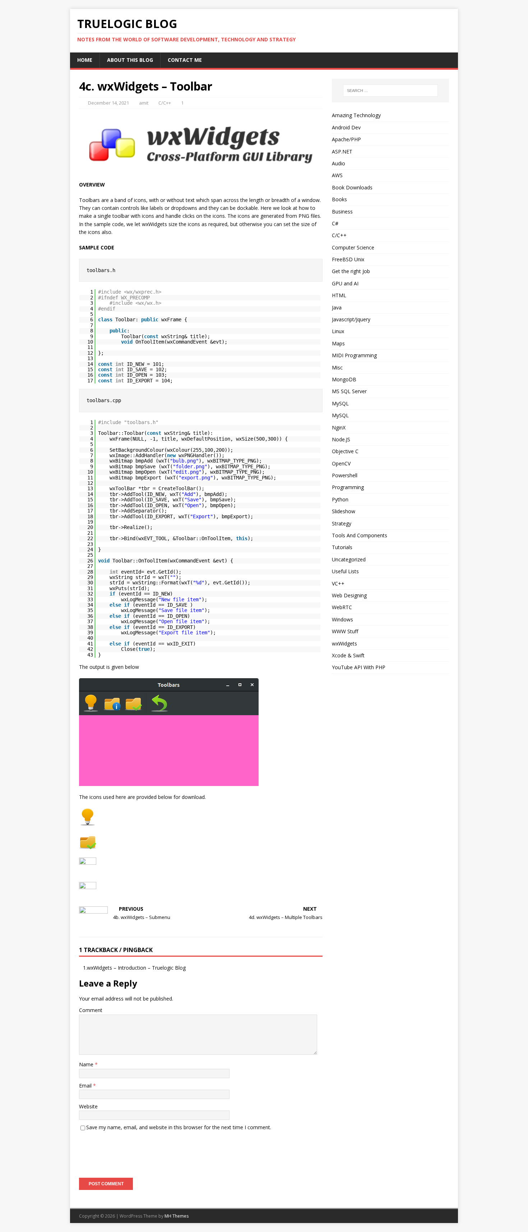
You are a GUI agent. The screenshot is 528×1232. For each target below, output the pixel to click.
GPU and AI (345, 283)
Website (88, 1106)
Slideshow (343, 511)
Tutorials (342, 547)
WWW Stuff (345, 631)
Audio (338, 163)
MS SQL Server (349, 391)
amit (143, 103)
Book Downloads (352, 187)
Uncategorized (349, 559)
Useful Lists (345, 571)
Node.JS (341, 439)
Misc (337, 367)
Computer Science (353, 247)
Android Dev (346, 127)
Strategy (341, 523)
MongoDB (344, 379)
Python (340, 499)
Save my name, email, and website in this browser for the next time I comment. (178, 1127)
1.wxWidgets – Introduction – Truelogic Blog (134, 967)
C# (335, 223)
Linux (338, 331)
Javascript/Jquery (351, 319)
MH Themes (177, 1216)
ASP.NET (342, 151)
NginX (339, 427)
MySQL (340, 403)
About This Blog (130, 59)
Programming (348, 487)
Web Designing (349, 595)
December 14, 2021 (108, 103)
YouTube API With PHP (358, 667)
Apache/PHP (346, 139)
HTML (339, 295)
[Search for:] (390, 90)
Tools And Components (359, 535)
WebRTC (342, 607)
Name (87, 1064)
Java (337, 307)
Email (86, 1085)
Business (342, 211)
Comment (90, 1010)
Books (339, 199)
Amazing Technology (356, 115)
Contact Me (185, 59)
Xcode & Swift (348, 655)
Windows (342, 619)
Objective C (345, 451)
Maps (338, 343)
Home (84, 59)
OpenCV (341, 463)
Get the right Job (351, 271)
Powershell (344, 475)
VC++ (338, 583)
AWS (337, 175)
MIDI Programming (354, 355)
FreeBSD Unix (348, 259)
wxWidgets (344, 643)
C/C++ (164, 103)
